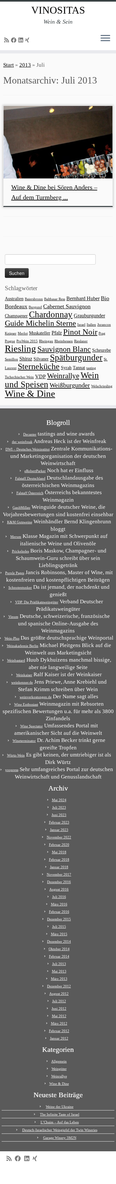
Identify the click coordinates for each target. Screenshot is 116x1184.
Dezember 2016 (59, 882)
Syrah (66, 367)
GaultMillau (21, 507)
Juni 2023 (59, 815)
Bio (105, 298)
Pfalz (57, 333)
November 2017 (59, 874)
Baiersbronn (34, 299)
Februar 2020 (59, 845)
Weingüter (59, 1069)
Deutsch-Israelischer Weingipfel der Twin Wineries (59, 1130)
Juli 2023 (59, 807)
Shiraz (25, 359)
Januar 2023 (59, 830)
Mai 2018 (59, 852)
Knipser (10, 333)
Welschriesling (101, 386)
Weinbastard (16, 660)
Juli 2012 (59, 1001)
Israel (81, 324)
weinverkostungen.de (36, 697)
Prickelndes (20, 551)
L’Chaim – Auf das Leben (60, 1122)
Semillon (11, 359)
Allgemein (59, 1061)
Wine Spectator (31, 726)
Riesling (20, 348)
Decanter (29, 434)
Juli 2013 (59, 964)
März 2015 (59, 934)
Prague (10, 341)
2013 (25, 65)
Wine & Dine (30, 393)
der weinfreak (22, 442)
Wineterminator (24, 741)
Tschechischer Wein (19, 377)
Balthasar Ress (54, 299)
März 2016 (59, 904)
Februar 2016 (59, 912)
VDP (40, 376)
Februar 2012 (59, 1031)
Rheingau (46, 341)
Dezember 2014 (59, 941)
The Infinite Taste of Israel (59, 1114)
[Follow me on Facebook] (14, 40)
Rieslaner (81, 341)
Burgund (35, 307)
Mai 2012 (59, 1016)
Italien (91, 324)
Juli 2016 (59, 897)
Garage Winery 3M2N (59, 1138)
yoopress (11, 770)
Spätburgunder (76, 357)
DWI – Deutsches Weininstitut (27, 449)
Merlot (23, 333)
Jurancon (104, 324)
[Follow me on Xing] (28, 40)
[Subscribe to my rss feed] (7, 40)
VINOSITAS (58, 10)
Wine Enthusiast (26, 704)
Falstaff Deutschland (30, 478)
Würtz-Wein (16, 755)
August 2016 (59, 889)
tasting (91, 368)
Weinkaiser (24, 675)
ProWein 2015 (27, 341)
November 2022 (59, 837)
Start (8, 65)
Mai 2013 (59, 971)
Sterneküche (39, 366)
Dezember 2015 (59, 919)
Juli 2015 (59, 926)
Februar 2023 (59, 822)
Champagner (16, 315)
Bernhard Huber (83, 298)
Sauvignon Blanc (64, 349)
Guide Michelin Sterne (40, 323)
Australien (14, 298)
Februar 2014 (59, 956)
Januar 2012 (59, 1038)
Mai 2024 (59, 800)
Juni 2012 (59, 1008)
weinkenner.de (22, 682)
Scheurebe (101, 350)
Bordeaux (16, 306)
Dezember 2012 (59, 986)
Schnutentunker (20, 587)
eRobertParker (35, 471)
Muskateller (39, 333)
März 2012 (59, 1023)
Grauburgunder (89, 316)
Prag (102, 333)
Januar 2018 (59, 867)
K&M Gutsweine (19, 522)
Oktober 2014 (59, 949)
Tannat (79, 367)
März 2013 (59, 979)
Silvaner (41, 359)
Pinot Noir (80, 331)
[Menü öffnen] (105, 38)
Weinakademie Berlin (22, 646)
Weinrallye (63, 376)
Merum (15, 537)
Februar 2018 (59, 859)
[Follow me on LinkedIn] (21, 40)
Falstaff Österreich (30, 493)
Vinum (13, 617)
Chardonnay (50, 314)
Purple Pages (14, 573)
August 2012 (59, 994)
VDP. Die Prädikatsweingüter (36, 602)
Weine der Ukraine (59, 1107)
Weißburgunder (70, 385)
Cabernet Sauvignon (67, 306)
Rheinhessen (63, 341)
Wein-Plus (12, 638)
